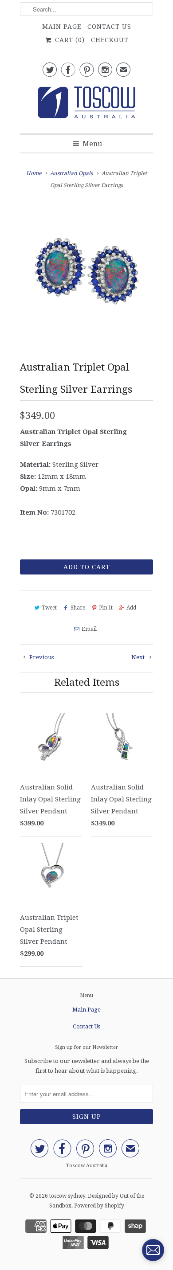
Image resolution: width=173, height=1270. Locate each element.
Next (138, 657)
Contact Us (109, 26)
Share (78, 608)
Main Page (61, 26)
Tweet (49, 608)
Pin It (106, 608)
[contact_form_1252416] (153, 1250)
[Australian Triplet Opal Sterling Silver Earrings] (86, 270)
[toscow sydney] (86, 105)
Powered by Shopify (99, 1206)
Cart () (68, 39)
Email (89, 629)
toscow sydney (67, 1196)
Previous (41, 657)
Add (131, 608)
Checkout (110, 39)
